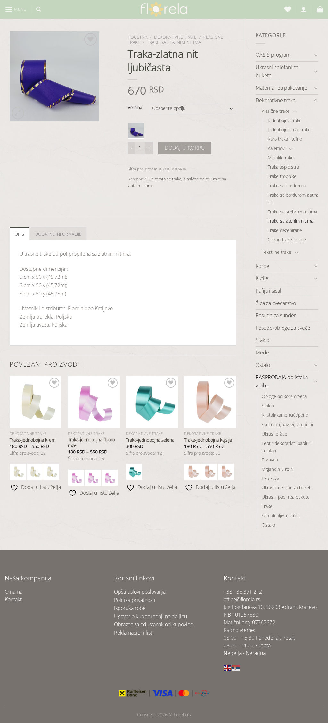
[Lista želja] (287, 9)
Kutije (262, 278)
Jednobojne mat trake (289, 130)
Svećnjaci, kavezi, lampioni (287, 424)
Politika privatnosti (134, 599)
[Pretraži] (38, 9)
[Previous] (10, 439)
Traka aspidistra (283, 167)
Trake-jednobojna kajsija (208, 440)
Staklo (262, 340)
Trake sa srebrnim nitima (292, 212)
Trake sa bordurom (287, 185)
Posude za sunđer (276, 315)
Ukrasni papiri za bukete (286, 497)
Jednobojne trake (285, 120)
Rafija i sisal (268, 290)
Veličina (135, 107)
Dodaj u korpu (185, 147)
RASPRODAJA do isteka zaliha (282, 381)
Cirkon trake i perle (287, 240)
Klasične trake (276, 111)
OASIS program (273, 54)
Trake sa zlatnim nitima (290, 221)
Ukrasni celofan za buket (286, 488)
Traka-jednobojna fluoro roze (91, 443)
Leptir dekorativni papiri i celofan (286, 446)
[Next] (236, 439)
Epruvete (271, 460)
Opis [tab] (19, 234)
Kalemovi (276, 148)
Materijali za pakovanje (281, 87)
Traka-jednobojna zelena (150, 440)
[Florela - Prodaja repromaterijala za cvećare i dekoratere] (164, 9)
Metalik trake (281, 157)
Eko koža (270, 478)
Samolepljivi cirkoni (280, 515)
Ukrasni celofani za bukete (277, 71)
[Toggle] (315, 55)
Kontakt (13, 599)
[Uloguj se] (303, 9)
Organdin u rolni (278, 469)
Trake (267, 506)
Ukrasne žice (274, 434)
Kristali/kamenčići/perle (285, 415)
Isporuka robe (130, 607)
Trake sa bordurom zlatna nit (293, 198)
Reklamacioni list (133, 632)
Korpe (262, 266)
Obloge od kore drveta (284, 396)
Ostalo (263, 365)
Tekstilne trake (276, 252)
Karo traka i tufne (285, 139)
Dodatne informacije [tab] (58, 234)
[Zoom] (18, 113)
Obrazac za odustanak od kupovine (153, 624)
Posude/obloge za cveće (283, 327)
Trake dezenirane (285, 230)
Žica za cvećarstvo (276, 303)
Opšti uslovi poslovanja (140, 591)
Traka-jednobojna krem (32, 440)
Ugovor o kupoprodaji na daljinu (150, 616)
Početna (137, 37)
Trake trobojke (282, 176)
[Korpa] (320, 9)
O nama (13, 591)
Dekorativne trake (276, 100)
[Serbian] (236, 667)
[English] (228, 667)
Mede (262, 352)
